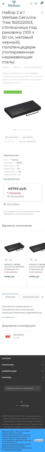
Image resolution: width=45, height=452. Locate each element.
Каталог (6, 358)
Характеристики (31, 297)
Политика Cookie (13, 449)
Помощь (6, 377)
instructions (18, 335)
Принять (39, 440)
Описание (10, 297)
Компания (8, 365)
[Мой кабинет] (36, 4)
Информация (9, 371)
